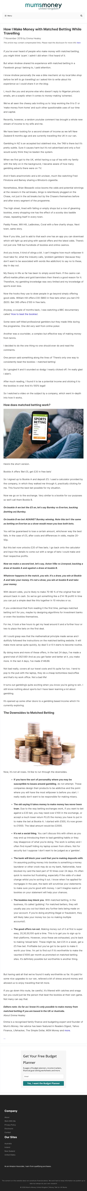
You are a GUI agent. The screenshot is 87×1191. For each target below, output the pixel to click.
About (7, 1117)
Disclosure (9, 1128)
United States (10, 1155)
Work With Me (10, 1121)
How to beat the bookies (24, 314)
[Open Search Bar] (81, 15)
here (79, 43)
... (5, 1038)
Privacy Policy (10, 1125)
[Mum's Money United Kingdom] (43, 6)
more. (68, 1030)
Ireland (7, 1147)
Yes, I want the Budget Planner (43, 1083)
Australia (8, 1143)
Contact (8, 1132)
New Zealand (10, 1151)
